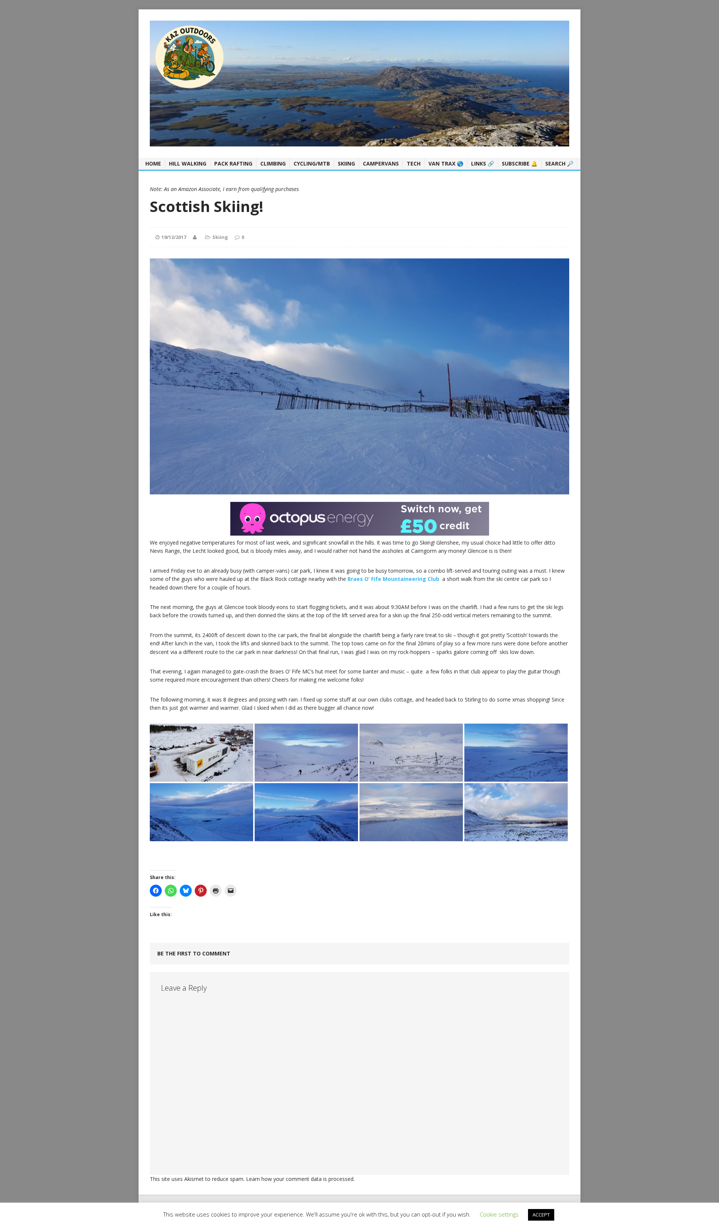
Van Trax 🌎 (445, 163)
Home (153, 163)
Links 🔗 (482, 163)
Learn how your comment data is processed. (300, 1178)
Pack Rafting (233, 163)
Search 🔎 (559, 163)
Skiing (346, 163)
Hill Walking (187, 163)
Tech (414, 163)
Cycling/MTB (312, 163)
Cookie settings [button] (499, 1214)
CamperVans (381, 163)
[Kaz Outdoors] (359, 83)
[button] (201, 753)
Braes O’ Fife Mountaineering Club (393, 578)
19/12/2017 (173, 237)
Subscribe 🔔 (519, 163)
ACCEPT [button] (541, 1214)
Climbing (273, 163)
